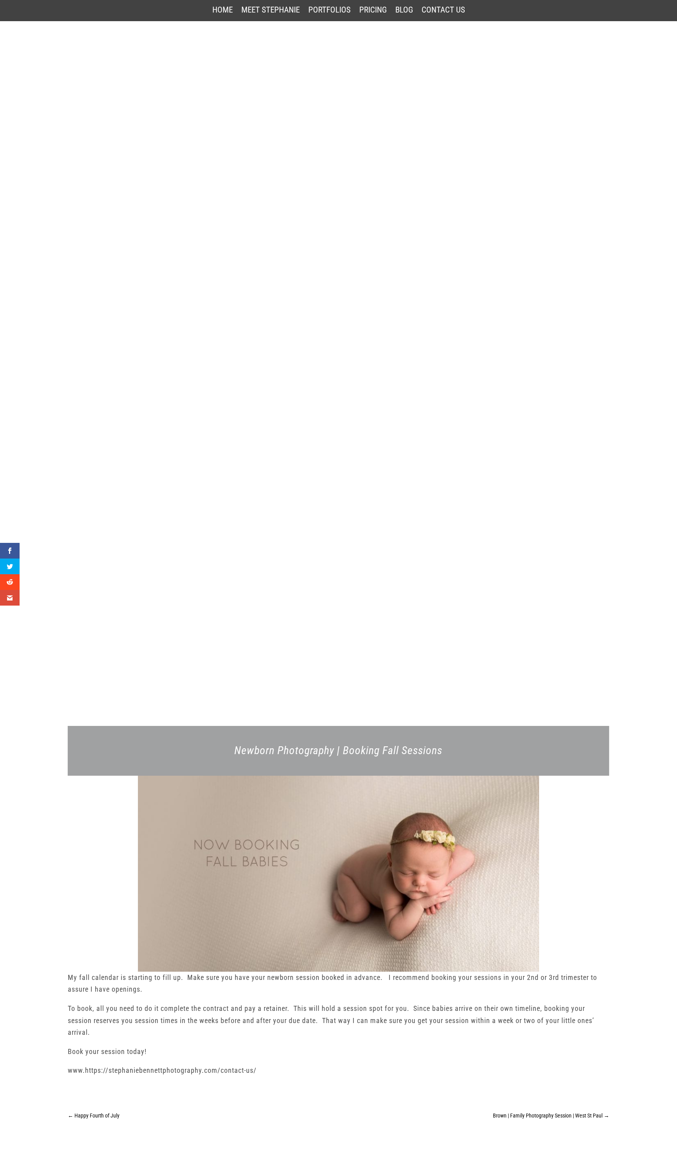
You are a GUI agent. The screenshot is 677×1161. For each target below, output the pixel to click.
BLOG (404, 11)
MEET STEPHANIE (270, 11)
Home (222, 11)
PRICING (373, 11)
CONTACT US (443, 11)
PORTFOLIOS (329, 11)
